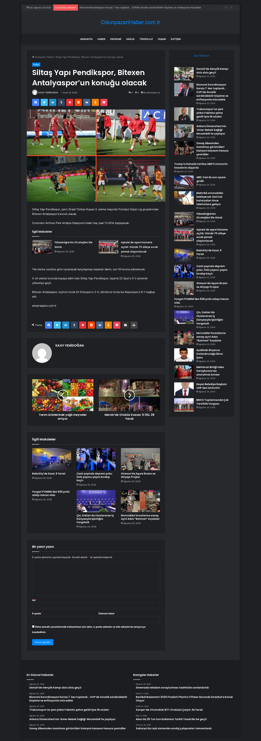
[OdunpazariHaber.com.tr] (130, 22)
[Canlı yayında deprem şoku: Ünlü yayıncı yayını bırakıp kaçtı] (96, 459)
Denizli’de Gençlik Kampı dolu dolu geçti (212, 70)
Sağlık (130, 39)
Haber (101, 39)
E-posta (37, 613)
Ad (34, 600)
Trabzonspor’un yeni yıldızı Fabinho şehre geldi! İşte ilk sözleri (209, 112)
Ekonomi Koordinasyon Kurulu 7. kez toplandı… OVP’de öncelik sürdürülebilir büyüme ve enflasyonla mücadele (212, 92)
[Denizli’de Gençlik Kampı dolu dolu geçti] (184, 73)
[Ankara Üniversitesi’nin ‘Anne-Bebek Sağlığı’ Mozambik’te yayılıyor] (184, 131)
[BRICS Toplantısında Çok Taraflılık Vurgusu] (184, 404)
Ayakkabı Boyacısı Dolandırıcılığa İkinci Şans (209, 353)
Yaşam (162, 39)
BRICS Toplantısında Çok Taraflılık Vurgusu (212, 401)
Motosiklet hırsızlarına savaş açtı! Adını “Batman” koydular (140, 517)
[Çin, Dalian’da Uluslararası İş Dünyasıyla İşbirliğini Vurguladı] (96, 501)
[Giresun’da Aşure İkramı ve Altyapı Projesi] (140, 459)
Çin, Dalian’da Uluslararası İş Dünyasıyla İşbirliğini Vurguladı (95, 519)
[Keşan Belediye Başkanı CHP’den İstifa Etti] (184, 389)
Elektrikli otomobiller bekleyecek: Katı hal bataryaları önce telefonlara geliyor (209, 198)
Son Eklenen (202, 55)
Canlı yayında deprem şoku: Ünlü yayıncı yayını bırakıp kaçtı (95, 477)
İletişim (176, 39)
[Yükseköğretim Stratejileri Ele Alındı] (42, 246)
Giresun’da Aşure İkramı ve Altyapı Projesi (138, 475)
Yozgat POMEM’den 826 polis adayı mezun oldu (51, 493)
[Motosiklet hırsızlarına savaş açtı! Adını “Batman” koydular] (140, 501)
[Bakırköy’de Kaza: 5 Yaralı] (51, 459)
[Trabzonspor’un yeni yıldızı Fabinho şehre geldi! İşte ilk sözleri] (184, 114)
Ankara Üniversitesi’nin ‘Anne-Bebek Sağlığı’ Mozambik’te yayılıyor (211, 129)
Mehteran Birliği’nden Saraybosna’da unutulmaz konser (210, 370)
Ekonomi (115, 39)
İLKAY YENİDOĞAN (48, 92)
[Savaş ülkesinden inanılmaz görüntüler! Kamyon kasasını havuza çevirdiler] (184, 148)
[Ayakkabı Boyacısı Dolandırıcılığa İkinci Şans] (184, 355)
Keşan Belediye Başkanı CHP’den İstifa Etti (211, 386)
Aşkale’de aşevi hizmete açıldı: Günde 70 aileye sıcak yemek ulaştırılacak (139, 247)
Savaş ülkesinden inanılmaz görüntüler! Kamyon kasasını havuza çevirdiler (212, 148)
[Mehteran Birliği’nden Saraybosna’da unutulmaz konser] (184, 372)
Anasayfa (86, 39)
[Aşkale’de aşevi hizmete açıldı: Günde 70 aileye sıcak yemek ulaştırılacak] (108, 246)
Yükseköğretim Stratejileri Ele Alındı (209, 215)
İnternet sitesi (106, 613)
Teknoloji (146, 39)
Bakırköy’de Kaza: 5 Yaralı (48, 473)
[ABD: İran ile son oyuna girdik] (184, 182)
